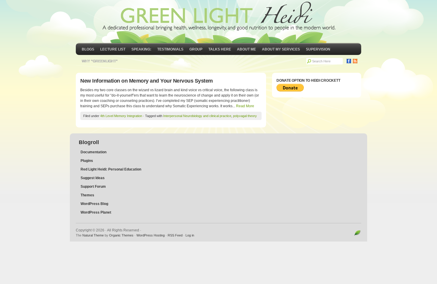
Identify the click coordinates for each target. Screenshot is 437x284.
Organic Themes (121, 235)
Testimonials (170, 49)
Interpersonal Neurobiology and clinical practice (197, 116)
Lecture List (112, 49)
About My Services (281, 49)
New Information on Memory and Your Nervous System (146, 81)
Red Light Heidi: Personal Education (111, 169)
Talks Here (219, 49)
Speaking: (141, 49)
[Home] (218, 21)
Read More (245, 106)
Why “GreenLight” (100, 61)
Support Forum (93, 186)
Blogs (88, 49)
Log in (190, 235)
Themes (87, 195)
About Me (246, 49)
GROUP (195, 49)
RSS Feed (175, 235)
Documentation (93, 152)
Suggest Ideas (93, 178)
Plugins (87, 161)
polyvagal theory (245, 116)
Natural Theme (93, 235)
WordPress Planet (96, 212)
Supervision (318, 49)
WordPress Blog (94, 204)
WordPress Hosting (150, 235)
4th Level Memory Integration (121, 116)
